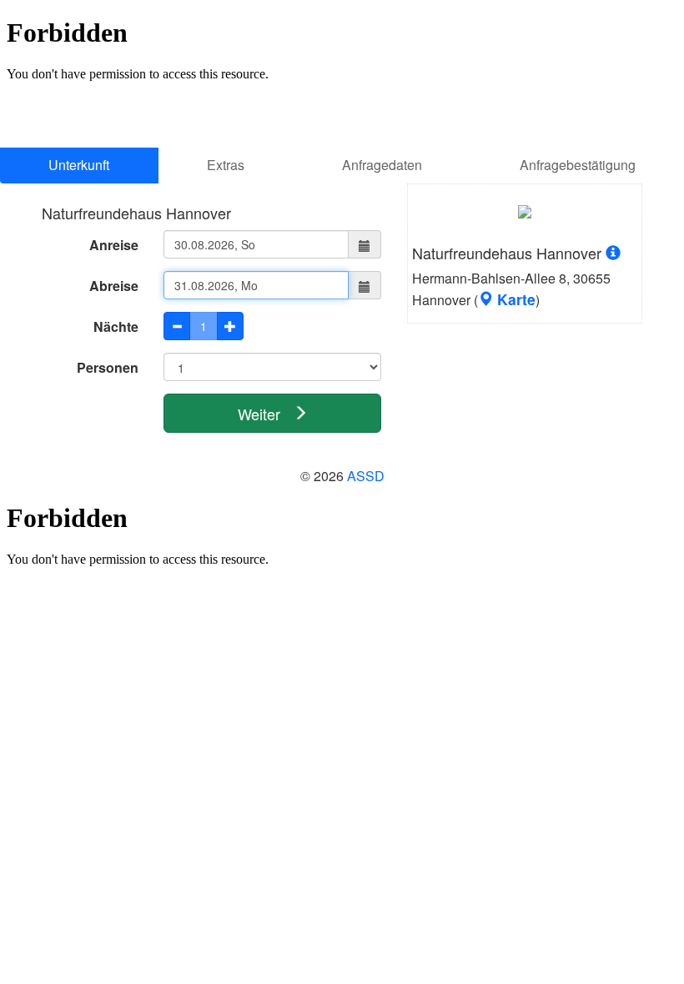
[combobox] (256, 244)
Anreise (113, 244)
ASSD (366, 475)
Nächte (115, 326)
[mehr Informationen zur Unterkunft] (524, 217)
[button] (365, 244)
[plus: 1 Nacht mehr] (230, 326)
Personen (107, 367)
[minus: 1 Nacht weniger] (176, 326)
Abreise (113, 285)
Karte (514, 299)
